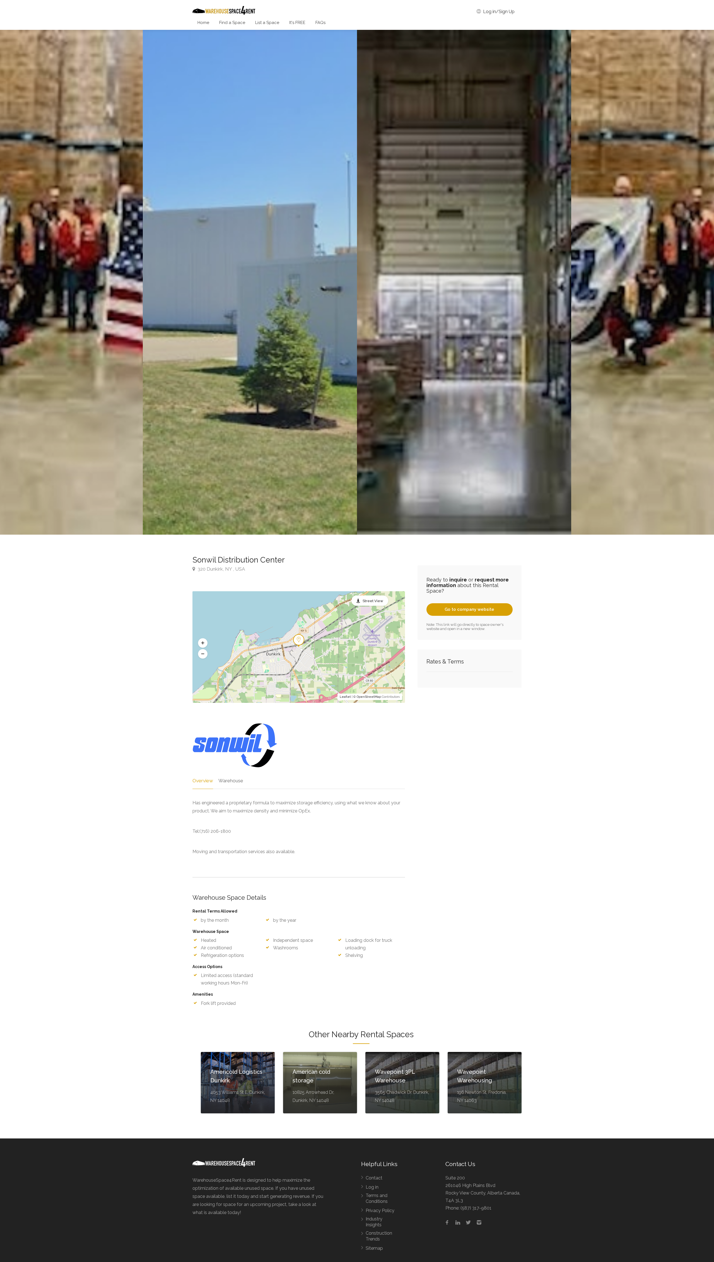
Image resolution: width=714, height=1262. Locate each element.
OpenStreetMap (369, 697)
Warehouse (230, 780)
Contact (374, 1178)
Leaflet (345, 697)
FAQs (320, 22)
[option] (464, 282)
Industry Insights (374, 1221)
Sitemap (374, 1248)
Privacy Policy (380, 1210)
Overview (202, 780)
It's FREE (297, 22)
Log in (372, 1187)
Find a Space (232, 22)
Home (203, 22)
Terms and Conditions (377, 1198)
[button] (203, 643)
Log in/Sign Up (498, 11)
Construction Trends (379, 1236)
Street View (373, 601)
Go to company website (469, 609)
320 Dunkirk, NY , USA (221, 569)
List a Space (267, 22)
